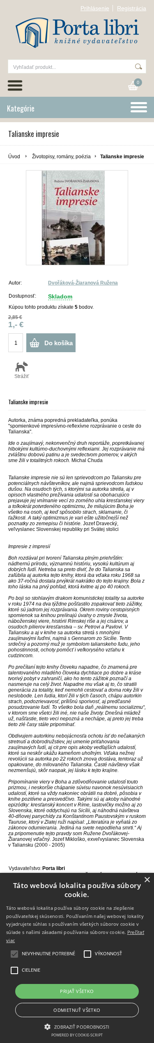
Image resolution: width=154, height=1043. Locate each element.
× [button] (147, 880)
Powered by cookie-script (77, 1035)
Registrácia (131, 8)
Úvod (14, 156)
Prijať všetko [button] (77, 991)
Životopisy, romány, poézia (61, 156)
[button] (76, 1026)
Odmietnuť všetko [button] (76, 1010)
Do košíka (58, 342)
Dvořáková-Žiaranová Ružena (83, 283)
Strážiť (21, 376)
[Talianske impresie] (77, 217)
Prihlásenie (94, 8)
